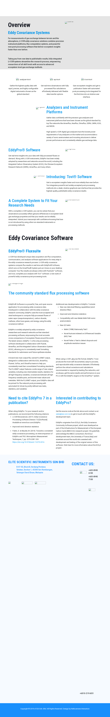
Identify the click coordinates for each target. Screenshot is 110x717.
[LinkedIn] (58, 713)
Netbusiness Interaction (80, 709)
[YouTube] (55, 713)
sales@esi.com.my (63, 414)
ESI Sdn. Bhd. (41, 709)
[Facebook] (51, 713)
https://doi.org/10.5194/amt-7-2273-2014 (28, 442)
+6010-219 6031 (87, 693)
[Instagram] (62, 713)
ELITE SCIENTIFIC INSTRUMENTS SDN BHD (36, 462)
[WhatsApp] (47, 713)
